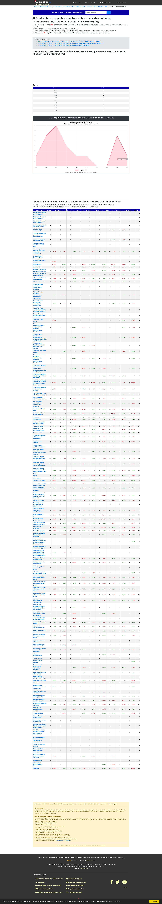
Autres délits (36, 768)
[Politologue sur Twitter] (117, 883)
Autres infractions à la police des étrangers (39, 618)
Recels (35, 475)
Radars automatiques (75, 879)
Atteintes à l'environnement (37, 654)
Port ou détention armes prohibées (39, 631)
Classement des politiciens (77, 882)
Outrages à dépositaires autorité (39, 622)
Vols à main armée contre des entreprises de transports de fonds (39, 310)
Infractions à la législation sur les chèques (37, 709)
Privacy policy (84, 868)
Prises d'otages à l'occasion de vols (38, 257)
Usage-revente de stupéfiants (38, 527)
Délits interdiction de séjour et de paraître (38, 644)
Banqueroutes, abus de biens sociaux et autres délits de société (39, 726)
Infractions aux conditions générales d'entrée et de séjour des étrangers (38, 607)
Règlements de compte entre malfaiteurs (39, 217)
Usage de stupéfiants (39, 530)
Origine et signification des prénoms (49, 885)
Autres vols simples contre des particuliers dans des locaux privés (39, 464)
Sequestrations (37, 264)
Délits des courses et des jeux (38, 640)
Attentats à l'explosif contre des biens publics (38, 567)
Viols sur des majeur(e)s (39, 480)
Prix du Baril (41, 882)
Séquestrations (37, 267)
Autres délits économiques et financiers (37, 764)
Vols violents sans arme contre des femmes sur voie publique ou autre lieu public (39, 382)
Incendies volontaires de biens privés (39, 562)
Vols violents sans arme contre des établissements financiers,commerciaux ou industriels (39, 368)
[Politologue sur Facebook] (111, 883)
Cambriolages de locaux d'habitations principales (39, 394)
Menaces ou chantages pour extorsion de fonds (39, 270)
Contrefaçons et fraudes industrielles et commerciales (39, 687)
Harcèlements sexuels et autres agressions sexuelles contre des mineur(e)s (39, 495)
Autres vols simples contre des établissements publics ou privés (39, 452)
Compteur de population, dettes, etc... (49, 892)
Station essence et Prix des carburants (50, 879)
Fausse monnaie (37, 683)
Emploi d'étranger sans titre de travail (39, 716)
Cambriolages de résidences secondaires (39, 398)
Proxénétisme (37, 478)
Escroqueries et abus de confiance (39, 704)
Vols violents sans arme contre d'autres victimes (39, 389)
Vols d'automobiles (38, 426)
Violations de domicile (39, 282)
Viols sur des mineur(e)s (39, 483)
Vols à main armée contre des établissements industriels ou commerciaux (38, 295)
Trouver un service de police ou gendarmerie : (68, 12)
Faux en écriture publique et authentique (39, 677)
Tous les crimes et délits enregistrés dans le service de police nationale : (69, 41)
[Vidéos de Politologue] (124, 883)
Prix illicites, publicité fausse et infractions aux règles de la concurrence (38, 732)
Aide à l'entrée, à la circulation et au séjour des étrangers (39, 613)
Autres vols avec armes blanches (39, 351)
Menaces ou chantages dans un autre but (39, 274)
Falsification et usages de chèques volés (39, 696)
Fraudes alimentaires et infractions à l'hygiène (39, 547)
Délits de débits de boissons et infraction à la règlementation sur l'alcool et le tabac (39, 541)
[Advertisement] (81, 69)
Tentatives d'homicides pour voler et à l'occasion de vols (39, 235)
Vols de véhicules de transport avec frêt (38, 422)
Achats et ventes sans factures (39, 745)
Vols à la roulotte (37, 432)
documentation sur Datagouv (63, 840)
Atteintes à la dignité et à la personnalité (39, 278)
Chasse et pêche (37, 658)
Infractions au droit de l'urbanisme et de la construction (39, 756)
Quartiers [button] (77, 2)
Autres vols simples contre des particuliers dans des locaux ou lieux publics (39, 471)
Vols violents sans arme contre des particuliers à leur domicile (39, 376)
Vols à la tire (36, 417)
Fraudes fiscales (37, 760)
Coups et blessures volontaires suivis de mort (38, 245)
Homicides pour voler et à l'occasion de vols (39, 225)
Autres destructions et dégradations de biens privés (39, 595)
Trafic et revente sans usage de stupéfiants (39, 523)
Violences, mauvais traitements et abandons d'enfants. (38, 510)
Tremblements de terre (45, 889)
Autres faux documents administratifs (39, 673)
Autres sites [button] (121, 2)
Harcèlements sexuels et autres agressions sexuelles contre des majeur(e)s (39, 488)
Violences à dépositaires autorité (38, 626)
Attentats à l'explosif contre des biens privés (39, 572)
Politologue (89, 860)
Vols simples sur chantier (37, 441)
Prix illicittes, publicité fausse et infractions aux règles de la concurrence (39, 740)
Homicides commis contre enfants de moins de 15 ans (38, 504)
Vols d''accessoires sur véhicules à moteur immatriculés (39, 437)
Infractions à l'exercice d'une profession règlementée (39, 750)
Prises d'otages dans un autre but (39, 261)
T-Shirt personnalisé (75, 892)
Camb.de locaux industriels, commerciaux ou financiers (37, 404)
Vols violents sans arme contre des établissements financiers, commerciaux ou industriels (39, 358)
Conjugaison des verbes (75, 889)
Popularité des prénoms (76, 885)
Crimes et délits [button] (90, 2)
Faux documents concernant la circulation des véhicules (37, 667)
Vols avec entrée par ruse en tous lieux (38, 413)
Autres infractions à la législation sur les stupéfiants (39, 535)
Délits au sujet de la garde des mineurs (38, 515)
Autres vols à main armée (38, 320)
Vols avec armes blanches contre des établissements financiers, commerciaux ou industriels (38, 327)
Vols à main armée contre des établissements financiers (38, 287)
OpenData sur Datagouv (118, 857)
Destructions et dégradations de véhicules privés (37, 600)
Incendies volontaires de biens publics (39, 558)
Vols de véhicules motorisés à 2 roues (38, 429)
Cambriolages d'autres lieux (39, 409)
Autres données (106, 2)
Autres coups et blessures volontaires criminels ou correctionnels (39, 251)
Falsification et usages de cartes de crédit (39, 700)
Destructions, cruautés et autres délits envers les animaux (72, 7)
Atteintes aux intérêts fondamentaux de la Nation (39, 636)
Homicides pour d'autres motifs (37, 230)
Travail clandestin (38, 713)
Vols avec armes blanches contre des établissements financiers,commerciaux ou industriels (39, 337)
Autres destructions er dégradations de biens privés (39, 589)
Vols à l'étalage (37, 419)
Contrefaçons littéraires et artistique (39, 692)
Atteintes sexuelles (38, 500)
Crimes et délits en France (43, 7)
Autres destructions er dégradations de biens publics (39, 577)
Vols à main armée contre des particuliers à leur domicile (39, 315)
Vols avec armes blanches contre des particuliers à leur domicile (38, 346)
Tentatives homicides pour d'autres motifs (39, 239)
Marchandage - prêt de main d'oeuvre (39, 720)
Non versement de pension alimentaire (38, 519)
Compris (154, 901)
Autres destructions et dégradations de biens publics (39, 583)
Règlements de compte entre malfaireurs (39, 213)
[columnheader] (55, 88)
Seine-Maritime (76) (101, 7)
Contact (126, 887)
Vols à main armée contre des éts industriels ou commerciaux (38, 303)
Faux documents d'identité (37, 661)
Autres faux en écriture (39, 680)
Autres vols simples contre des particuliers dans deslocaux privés (39, 458)
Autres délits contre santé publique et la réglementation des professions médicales (39, 553)
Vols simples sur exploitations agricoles (39, 446)
